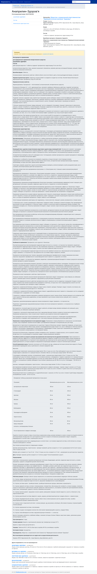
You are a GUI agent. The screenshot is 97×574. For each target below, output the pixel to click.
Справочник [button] (27, 2)
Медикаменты (5, 2)
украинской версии (48, 54)
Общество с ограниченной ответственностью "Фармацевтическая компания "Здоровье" (61, 18)
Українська (15, 2)
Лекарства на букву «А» (27, 5)
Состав (15, 20)
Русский (21, 2)
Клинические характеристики (21, 23)
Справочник (16, 5)
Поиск (93, 2)
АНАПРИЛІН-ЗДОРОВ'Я (19, 17)
